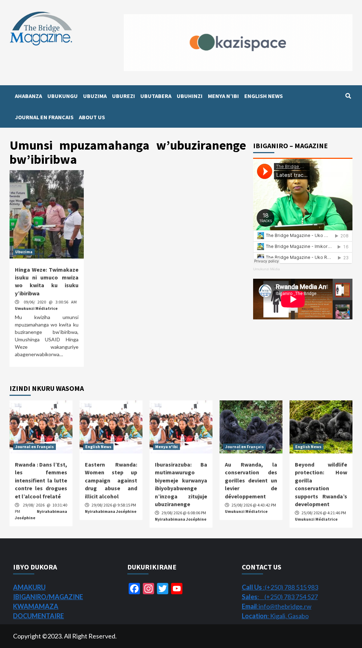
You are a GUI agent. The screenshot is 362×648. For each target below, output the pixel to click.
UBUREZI (123, 95)
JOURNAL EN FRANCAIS (44, 117)
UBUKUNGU (62, 95)
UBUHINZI (190, 95)
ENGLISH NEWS (263, 95)
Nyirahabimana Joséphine (110, 511)
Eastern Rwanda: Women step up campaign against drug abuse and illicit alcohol (111, 480)
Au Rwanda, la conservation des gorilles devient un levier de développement (251, 480)
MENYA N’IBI (223, 95)
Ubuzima (24, 251)
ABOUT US (92, 117)
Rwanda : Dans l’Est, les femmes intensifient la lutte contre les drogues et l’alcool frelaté (41, 480)
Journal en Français (34, 446)
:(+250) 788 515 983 (280, 587)
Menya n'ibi (166, 446)
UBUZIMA (95, 95)
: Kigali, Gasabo (275, 616)
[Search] (348, 96)
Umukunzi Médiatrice (36, 308)
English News (98, 446)
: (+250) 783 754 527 (280, 597)
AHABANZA (28, 95)
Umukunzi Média (266, 269)
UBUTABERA (155, 95)
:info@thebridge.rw (276, 606)
